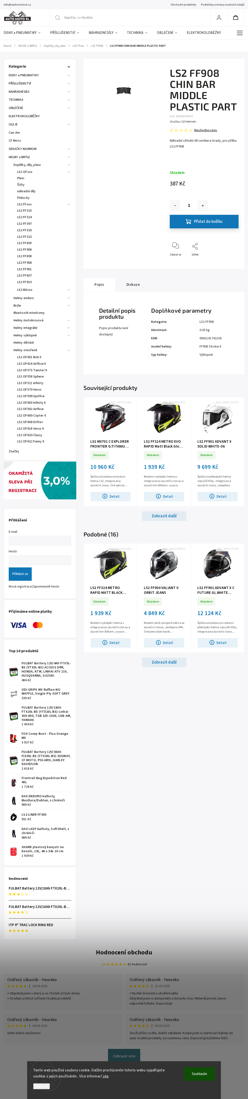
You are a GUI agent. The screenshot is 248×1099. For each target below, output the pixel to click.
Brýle (17, 305)
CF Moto (15, 140)
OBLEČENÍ (16, 108)
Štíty (21, 184)
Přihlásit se (20, 574)
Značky (14, 451)
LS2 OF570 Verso (29, 389)
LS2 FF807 (24, 275)
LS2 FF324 (24, 217)
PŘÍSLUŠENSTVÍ (20, 83)
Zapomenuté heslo (45, 586)
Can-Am (14, 132)
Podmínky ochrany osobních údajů (222, 5)
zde (106, 1076)
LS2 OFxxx (24, 172)
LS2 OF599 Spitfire (31, 396)
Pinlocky (23, 197)
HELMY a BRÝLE (19, 157)
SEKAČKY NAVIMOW (23, 149)
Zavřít (230, 263)
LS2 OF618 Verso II (30, 428)
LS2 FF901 (24, 269)
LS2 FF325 (24, 210)
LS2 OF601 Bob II (29, 357)
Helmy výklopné (25, 335)
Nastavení (41, 1086)
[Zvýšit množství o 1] (202, 205)
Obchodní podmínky (183, 5)
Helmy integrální (26, 327)
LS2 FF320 (24, 230)
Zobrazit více (124, 1056)
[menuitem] (24, 33)
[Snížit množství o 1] (175, 205)
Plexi (20, 178)
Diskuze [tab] (133, 284)
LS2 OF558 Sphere (30, 376)
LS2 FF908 (24, 249)
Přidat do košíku (208, 221)
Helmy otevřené (25, 350)
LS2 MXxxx (24, 289)
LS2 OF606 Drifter (30, 422)
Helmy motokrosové (29, 320)
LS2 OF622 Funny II (30, 441)
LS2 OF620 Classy (29, 435)
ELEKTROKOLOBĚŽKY (24, 116)
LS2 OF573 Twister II (32, 370)
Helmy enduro (24, 298)
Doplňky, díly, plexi (27, 165)
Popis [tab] (99, 284)
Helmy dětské (24, 342)
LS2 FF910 (24, 282)
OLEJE (13, 124)
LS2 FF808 (24, 256)
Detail (114, 496)
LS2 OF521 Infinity (30, 383)
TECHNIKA (16, 99)
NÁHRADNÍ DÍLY (19, 91)
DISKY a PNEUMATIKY (24, 75)
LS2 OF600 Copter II (31, 415)
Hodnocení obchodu (124, 952)
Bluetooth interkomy (29, 312)
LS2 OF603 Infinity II (31, 402)
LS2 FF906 (24, 262)
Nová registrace (20, 586)
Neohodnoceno (205, 130)
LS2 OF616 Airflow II (31, 363)
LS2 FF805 (24, 243)
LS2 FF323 (24, 236)
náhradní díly (26, 191)
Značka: (183, 122)
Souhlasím (199, 1073)
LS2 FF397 (24, 223)
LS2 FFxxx (24, 204)
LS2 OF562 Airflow (30, 409)
